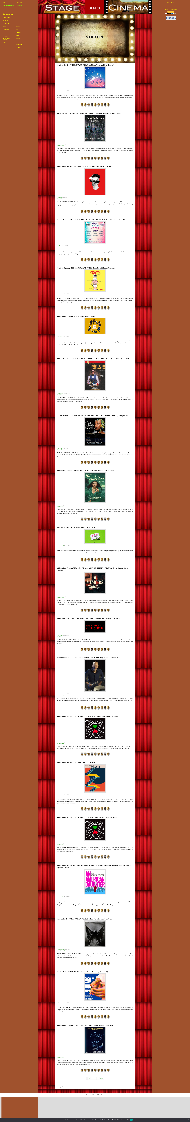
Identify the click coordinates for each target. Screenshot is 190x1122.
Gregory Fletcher (61, 393)
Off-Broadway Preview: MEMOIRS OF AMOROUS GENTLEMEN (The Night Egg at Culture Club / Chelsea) (92, 569)
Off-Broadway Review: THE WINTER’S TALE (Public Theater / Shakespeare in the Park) (88, 716)
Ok (131, 1119)
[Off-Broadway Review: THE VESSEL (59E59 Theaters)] (95, 778)
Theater (62, 92)
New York (59, 92)
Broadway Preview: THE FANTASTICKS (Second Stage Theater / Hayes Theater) (85, 65)
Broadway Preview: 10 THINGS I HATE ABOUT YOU (76, 527)
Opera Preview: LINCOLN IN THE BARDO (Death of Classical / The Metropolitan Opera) (89, 113)
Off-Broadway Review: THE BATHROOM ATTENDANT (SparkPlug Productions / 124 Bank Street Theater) (95, 359)
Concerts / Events (60, 449)
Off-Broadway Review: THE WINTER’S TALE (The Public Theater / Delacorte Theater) (88, 817)
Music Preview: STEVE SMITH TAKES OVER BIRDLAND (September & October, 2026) (88, 657)
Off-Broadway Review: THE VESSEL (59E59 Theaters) (76, 762)
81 (97, 1078)
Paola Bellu (60, 197)
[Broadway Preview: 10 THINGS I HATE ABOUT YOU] (95, 536)
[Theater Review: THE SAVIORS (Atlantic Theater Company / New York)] (95, 987)
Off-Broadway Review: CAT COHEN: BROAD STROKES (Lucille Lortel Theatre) (85, 470)
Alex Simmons (60, 635)
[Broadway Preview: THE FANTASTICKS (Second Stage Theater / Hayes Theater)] (95, 77)
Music (61, 695)
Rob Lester (59, 245)
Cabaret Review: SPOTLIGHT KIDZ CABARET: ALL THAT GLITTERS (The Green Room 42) (91, 219)
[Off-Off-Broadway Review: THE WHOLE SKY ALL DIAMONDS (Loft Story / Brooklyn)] (95, 626)
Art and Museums (60, 950)
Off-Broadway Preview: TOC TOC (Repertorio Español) (76, 316)
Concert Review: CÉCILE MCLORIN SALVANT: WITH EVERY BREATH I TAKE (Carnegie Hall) (92, 415)
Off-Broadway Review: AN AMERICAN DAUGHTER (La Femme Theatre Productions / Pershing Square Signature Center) (94, 866)
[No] (188, 1120)
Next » (101, 1078)
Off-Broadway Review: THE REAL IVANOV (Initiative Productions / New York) (85, 166)
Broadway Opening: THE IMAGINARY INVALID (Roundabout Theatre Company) (86, 268)
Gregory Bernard (61, 144)
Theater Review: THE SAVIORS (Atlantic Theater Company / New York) (82, 971)
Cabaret (58, 247)
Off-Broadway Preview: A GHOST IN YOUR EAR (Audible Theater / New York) (85, 1025)
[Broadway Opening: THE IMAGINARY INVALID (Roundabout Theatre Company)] (95, 280)
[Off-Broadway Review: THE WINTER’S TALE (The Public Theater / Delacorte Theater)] (95, 829)
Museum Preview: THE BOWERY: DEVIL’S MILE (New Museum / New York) (84, 919)
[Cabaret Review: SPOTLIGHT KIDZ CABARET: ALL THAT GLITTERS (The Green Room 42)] (95, 232)
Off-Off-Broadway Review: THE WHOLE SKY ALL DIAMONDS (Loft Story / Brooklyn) (88, 618)
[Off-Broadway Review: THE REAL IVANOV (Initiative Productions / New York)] (95, 181)
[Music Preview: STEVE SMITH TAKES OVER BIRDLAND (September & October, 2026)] (95, 675)
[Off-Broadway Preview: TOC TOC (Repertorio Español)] (95, 326)
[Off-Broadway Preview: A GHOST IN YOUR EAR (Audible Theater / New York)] (95, 1040)
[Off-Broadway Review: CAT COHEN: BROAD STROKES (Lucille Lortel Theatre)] (95, 487)
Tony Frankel (60, 90)
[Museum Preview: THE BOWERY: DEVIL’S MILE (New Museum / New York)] (95, 933)
